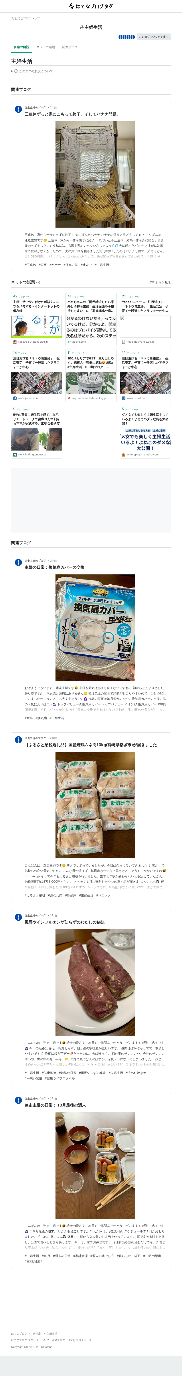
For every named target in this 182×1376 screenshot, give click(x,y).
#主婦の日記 (33, 1261)
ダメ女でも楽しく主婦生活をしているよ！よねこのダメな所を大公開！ (145, 419)
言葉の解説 (21, 47)
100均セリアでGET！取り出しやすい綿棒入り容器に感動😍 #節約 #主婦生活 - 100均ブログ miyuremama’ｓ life (90, 362)
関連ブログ (70, 47)
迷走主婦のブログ (36, 107)
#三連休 (30, 265)
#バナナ (55, 265)
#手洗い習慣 (33, 1078)
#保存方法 (70, 265)
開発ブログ (58, 1340)
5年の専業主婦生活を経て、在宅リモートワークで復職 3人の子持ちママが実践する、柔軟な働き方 (36, 419)
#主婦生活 (102, 265)
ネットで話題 (45, 47)
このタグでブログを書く (153, 36)
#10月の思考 (152, 1256)
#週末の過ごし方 (102, 1256)
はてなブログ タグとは (24, 1340)
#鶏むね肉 (55, 895)
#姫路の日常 (67, 1073)
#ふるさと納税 (35, 895)
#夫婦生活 (116, 1073)
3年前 (53, 915)
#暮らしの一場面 (128, 1256)
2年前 (53, 107)
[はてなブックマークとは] (38, 282)
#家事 (43, 265)
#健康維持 (49, 1073)
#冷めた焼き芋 (136, 1073)
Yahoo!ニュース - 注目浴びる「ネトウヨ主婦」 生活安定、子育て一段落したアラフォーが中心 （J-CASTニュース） (145, 306)
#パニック (103, 895)
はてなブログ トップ (27, 18)
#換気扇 (41, 718)
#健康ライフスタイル (60, 1078)
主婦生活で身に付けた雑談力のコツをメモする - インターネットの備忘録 (36, 306)
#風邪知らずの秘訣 (92, 1073)
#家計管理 (80, 1256)
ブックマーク (22, 296)
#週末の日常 (62, 1256)
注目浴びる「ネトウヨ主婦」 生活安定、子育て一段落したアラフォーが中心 (36, 362)
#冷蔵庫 (70, 895)
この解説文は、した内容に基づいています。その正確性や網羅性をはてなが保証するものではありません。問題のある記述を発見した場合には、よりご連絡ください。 (32, 72)
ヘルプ (45, 1340)
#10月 (46, 1256)
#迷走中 (86, 265)
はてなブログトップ (80, 1340)
